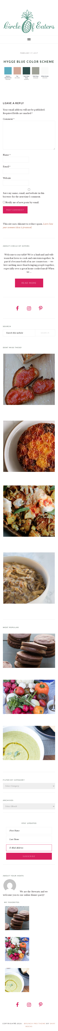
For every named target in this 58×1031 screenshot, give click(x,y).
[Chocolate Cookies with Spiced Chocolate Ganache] (29, 667)
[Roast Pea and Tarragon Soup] (29, 759)
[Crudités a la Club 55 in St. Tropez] (29, 713)
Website (7, 178)
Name (6, 155)
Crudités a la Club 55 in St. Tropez (20, 718)
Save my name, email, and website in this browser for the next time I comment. (23, 195)
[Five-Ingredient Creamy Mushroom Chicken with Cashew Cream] (29, 578)
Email (6, 166)
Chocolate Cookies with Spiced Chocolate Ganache (29, 671)
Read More (29, 283)
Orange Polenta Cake (13, 477)
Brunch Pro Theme (35, 1023)
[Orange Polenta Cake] (29, 447)
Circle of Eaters (29, 22)
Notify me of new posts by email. (22, 202)
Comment (8, 119)
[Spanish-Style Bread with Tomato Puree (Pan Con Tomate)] (29, 380)
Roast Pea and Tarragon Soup (17, 764)
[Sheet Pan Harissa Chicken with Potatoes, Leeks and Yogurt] (29, 511)
